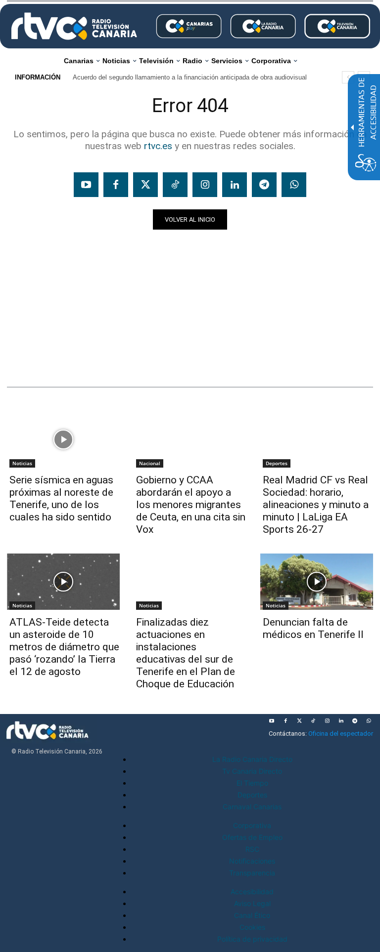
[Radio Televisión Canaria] (74, 26)
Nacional (149, 463)
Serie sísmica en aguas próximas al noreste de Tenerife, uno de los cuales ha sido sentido (61, 498)
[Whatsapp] (294, 184)
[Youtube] (86, 184)
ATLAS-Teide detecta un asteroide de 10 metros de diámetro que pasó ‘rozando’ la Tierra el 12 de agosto (64, 646)
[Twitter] (145, 184)
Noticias (26, 355)
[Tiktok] (175, 184)
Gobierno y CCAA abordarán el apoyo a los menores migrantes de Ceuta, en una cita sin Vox (190, 504)
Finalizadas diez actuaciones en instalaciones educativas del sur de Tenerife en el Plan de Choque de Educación (185, 653)
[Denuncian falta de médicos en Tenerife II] (316, 582)
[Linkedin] (234, 184)
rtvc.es (158, 146)
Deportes (276, 463)
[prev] (348, 77)
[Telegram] (264, 184)
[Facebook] (115, 184)
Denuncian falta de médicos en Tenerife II (313, 628)
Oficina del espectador (340, 733)
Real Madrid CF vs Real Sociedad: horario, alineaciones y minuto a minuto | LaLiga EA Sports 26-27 (316, 504)
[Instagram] (204, 184)
